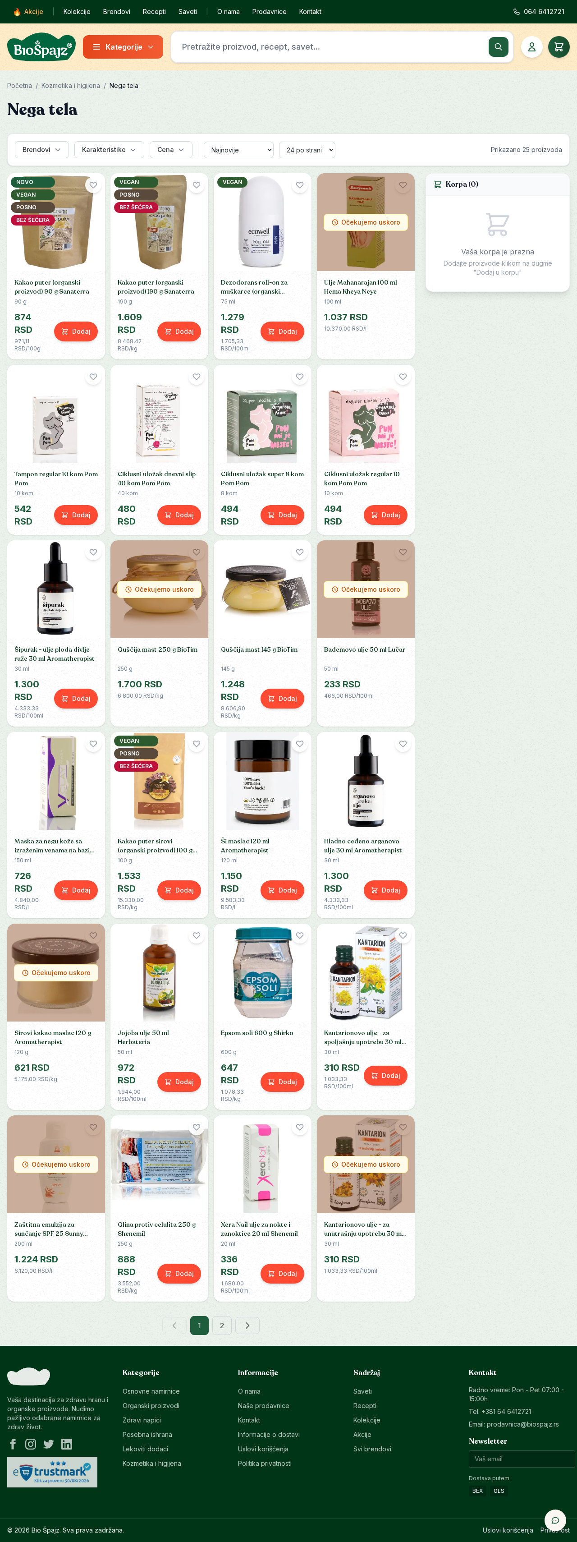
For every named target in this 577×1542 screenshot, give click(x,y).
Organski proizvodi (151, 1405)
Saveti (188, 11)
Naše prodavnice (263, 1405)
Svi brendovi (372, 1449)
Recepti (154, 11)
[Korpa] (559, 47)
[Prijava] (532, 47)
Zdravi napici (142, 1420)
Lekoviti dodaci (145, 1449)
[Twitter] (48, 1444)
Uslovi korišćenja (263, 1449)
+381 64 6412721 (506, 1411)
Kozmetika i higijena (70, 85)
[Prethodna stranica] (174, 1325)
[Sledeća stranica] (247, 1325)
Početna (19, 85)
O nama (228, 11)
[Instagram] (30, 1444)
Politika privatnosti (265, 1463)
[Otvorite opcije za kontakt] (555, 1520)
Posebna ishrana (147, 1434)
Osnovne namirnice (151, 1391)
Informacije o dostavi (269, 1434)
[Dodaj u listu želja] (93, 185)
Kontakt (310, 11)
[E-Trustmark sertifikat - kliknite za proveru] (52, 1472)
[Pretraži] (498, 47)
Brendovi (116, 11)
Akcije (28, 11)
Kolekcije (77, 11)
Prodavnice (269, 11)
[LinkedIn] (66, 1444)
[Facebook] (12, 1444)
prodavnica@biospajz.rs (523, 1424)
